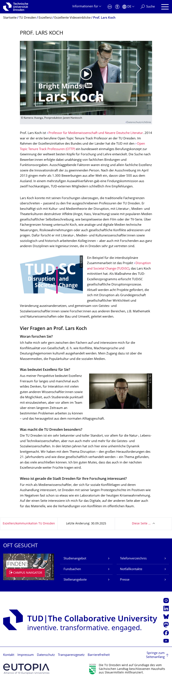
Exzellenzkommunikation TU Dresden (29, 523)
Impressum (25, 655)
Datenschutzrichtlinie (138, 122)
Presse (124, 579)
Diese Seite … (141, 523)
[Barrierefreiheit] (117, 7)
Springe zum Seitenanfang (155, 655)
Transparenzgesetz (71, 655)
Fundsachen (72, 569)
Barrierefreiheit (99, 655)
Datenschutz (46, 655)
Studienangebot (75, 558)
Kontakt (8, 655)
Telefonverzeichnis (133, 558)
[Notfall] (109, 7)
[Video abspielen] (86, 78)
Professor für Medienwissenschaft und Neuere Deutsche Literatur (95, 133)
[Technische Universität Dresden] (15, 6)
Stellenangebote (75, 579)
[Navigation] (165, 7)
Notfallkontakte (131, 569)
